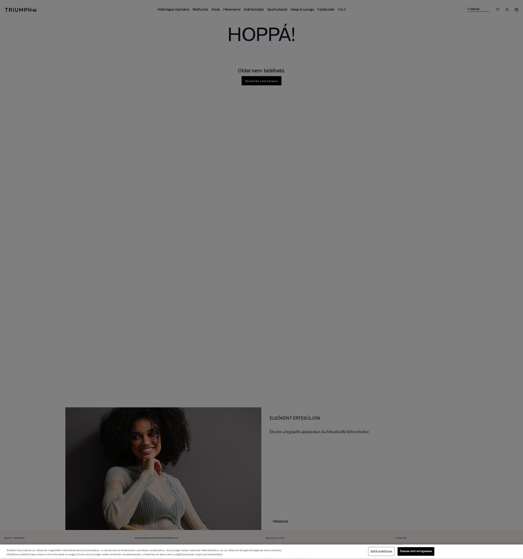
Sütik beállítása (381, 551)
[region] (261, 551)
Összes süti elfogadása (416, 551)
